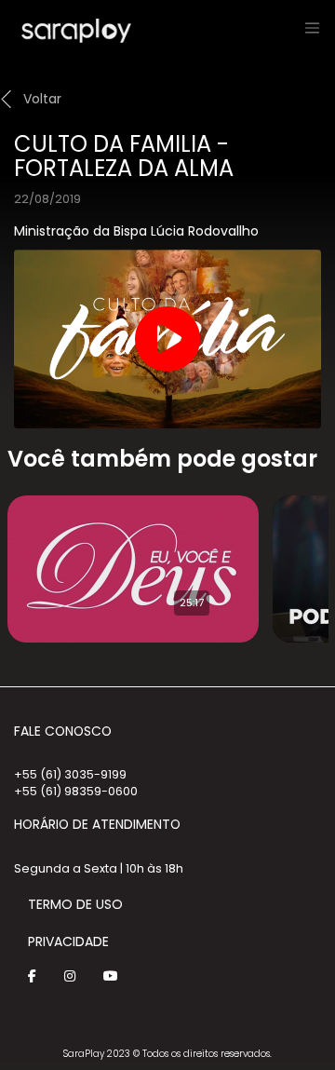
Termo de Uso (75, 904)
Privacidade (68, 941)
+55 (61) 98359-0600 (76, 791)
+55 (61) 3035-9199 (70, 774)
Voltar (42, 98)
